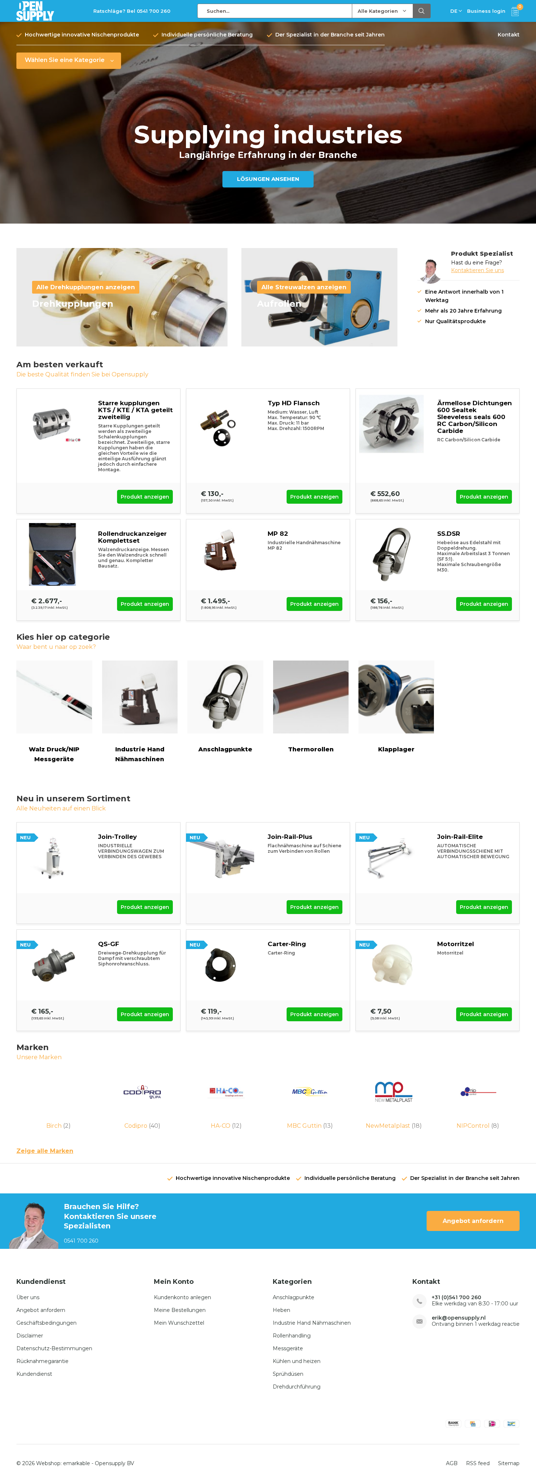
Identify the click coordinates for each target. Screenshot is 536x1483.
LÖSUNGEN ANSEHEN (268, 178)
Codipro (142, 1125)
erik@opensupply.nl (459, 1318)
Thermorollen (311, 749)
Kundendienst (34, 1374)
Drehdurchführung (297, 1386)
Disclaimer (29, 1335)
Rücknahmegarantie (42, 1361)
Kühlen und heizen (297, 1361)
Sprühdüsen (288, 1374)
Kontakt (509, 34)
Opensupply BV (114, 1463)
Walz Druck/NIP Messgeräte (54, 754)
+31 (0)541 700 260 (456, 1297)
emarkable (76, 1463)
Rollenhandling (292, 1335)
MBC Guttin (310, 1125)
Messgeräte (288, 1348)
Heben (281, 1310)
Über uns (27, 1297)
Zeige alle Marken (44, 1150)
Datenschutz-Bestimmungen (54, 1348)
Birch (58, 1125)
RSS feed (478, 1463)
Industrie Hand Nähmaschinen (139, 754)
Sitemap (509, 1463)
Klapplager (396, 749)
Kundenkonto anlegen (182, 1297)
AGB (452, 1463)
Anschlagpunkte (225, 749)
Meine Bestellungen (180, 1310)
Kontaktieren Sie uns (477, 270)
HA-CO (226, 1125)
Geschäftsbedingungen (46, 1323)
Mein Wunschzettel (179, 1323)
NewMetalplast (394, 1125)
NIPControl (478, 1125)
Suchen (422, 11)
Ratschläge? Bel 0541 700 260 (131, 11)
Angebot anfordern (473, 1220)
